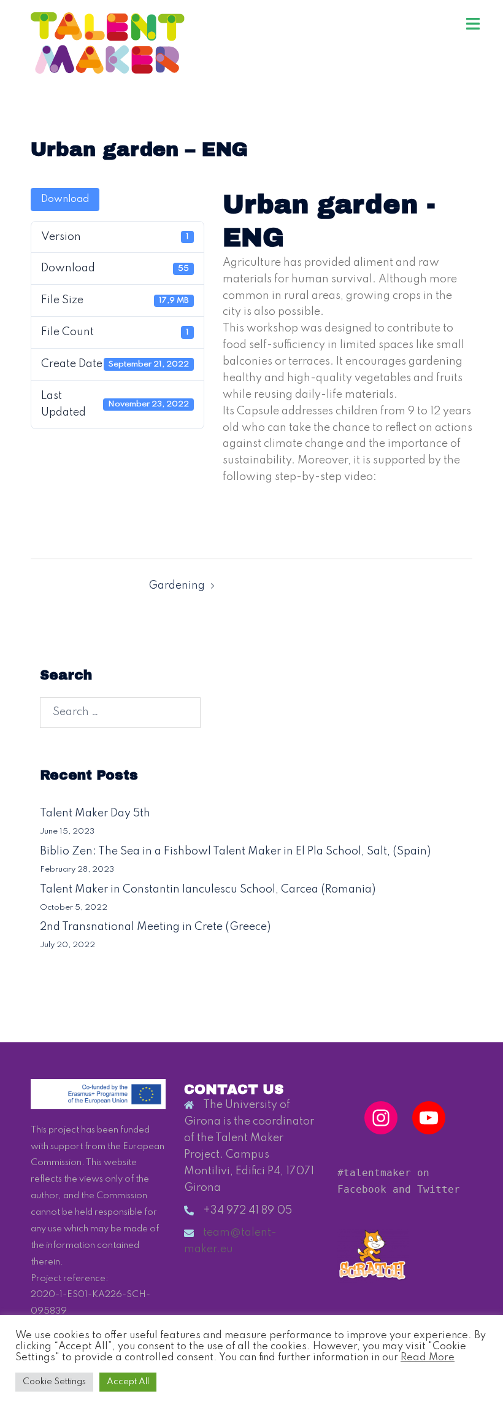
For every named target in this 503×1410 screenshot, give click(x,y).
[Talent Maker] (108, 42)
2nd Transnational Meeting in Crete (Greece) (155, 926)
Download (65, 199)
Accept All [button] (128, 1381)
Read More (428, 1357)
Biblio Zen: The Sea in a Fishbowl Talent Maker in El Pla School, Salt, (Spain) (235, 851)
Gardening (176, 585)
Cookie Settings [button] (54, 1381)
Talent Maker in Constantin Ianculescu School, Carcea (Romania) (207, 889)
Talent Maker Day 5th (95, 813)
